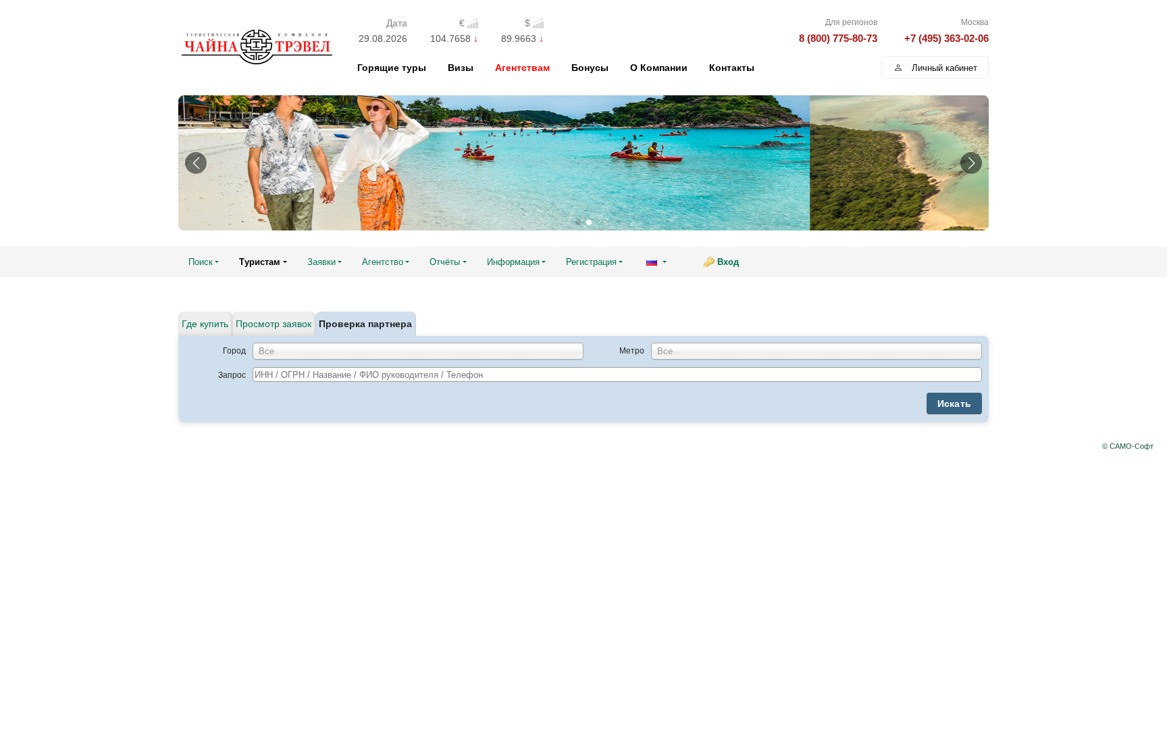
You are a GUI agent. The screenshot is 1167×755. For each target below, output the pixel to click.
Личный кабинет (944, 68)
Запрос (232, 375)
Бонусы (589, 67)
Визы (460, 67)
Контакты (731, 67)
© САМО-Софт (1127, 446)
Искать (954, 403)
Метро (631, 351)
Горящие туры (391, 67)
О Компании (659, 67)
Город (234, 351)
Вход (728, 262)
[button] (196, 163)
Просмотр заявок (273, 323)
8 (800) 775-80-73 (838, 38)
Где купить (205, 323)
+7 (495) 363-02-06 (946, 38)
